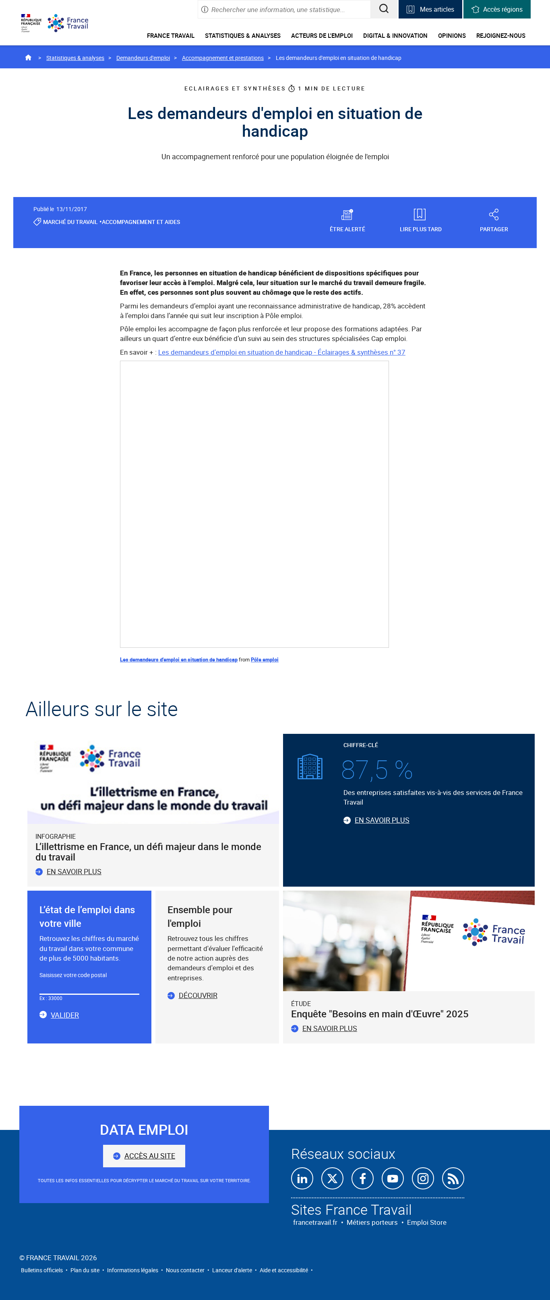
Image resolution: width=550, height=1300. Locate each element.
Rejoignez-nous (500, 35)
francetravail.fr (315, 1222)
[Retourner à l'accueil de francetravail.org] (74, 23)
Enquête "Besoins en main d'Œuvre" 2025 (380, 1013)
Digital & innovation (395, 35)
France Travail (170, 35)
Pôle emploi (265, 659)
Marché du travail (70, 222)
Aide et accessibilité (284, 1270)
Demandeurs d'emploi (143, 58)
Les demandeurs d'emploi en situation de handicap (179, 659)
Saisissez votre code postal (73, 975)
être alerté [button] (347, 228)
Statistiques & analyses (243, 35)
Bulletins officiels (42, 1270)
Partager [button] (494, 228)
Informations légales (132, 1270)
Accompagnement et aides (141, 222)
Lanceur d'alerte (232, 1270)
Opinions (452, 35)
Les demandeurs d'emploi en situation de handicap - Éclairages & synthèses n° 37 (281, 352)
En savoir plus (74, 871)
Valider (65, 1015)
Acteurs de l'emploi (322, 35)
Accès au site (149, 1155)
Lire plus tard (421, 228)
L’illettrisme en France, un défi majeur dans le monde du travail (148, 851)
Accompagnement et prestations (223, 58)
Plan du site (84, 1270)
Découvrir (198, 995)
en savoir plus (329, 1028)
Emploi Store (427, 1222)
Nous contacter (185, 1270)
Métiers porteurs (372, 1222)
